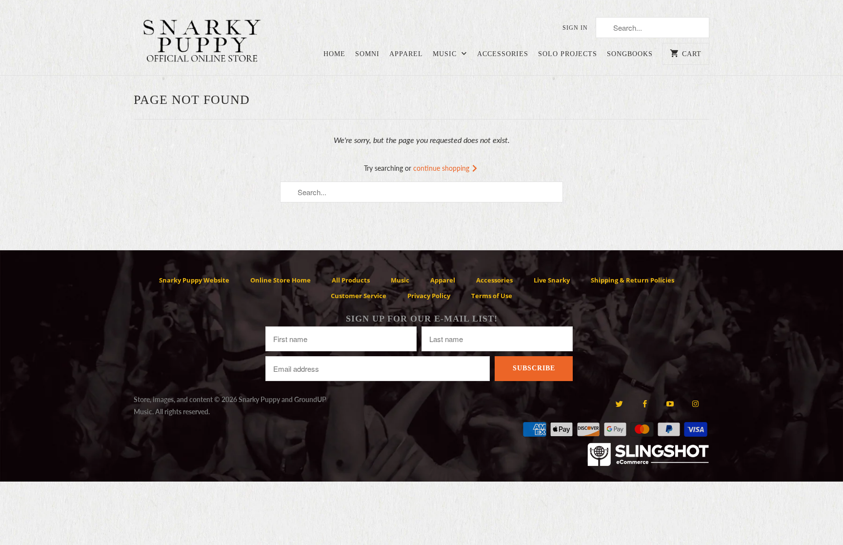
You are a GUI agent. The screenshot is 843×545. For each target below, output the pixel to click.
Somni (367, 54)
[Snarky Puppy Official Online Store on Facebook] (644, 403)
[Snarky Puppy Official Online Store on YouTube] (670, 403)
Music (446, 54)
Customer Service (358, 295)
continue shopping (442, 168)
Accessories (502, 54)
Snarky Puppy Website (194, 280)
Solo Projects (567, 54)
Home (334, 54)
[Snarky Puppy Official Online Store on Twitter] (618, 403)
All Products (351, 280)
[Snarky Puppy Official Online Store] (202, 42)
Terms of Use (491, 295)
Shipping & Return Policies (632, 280)
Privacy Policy (428, 295)
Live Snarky (552, 280)
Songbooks (630, 54)
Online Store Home (280, 280)
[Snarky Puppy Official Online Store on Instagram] (695, 403)
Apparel (406, 54)
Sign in (575, 27)
